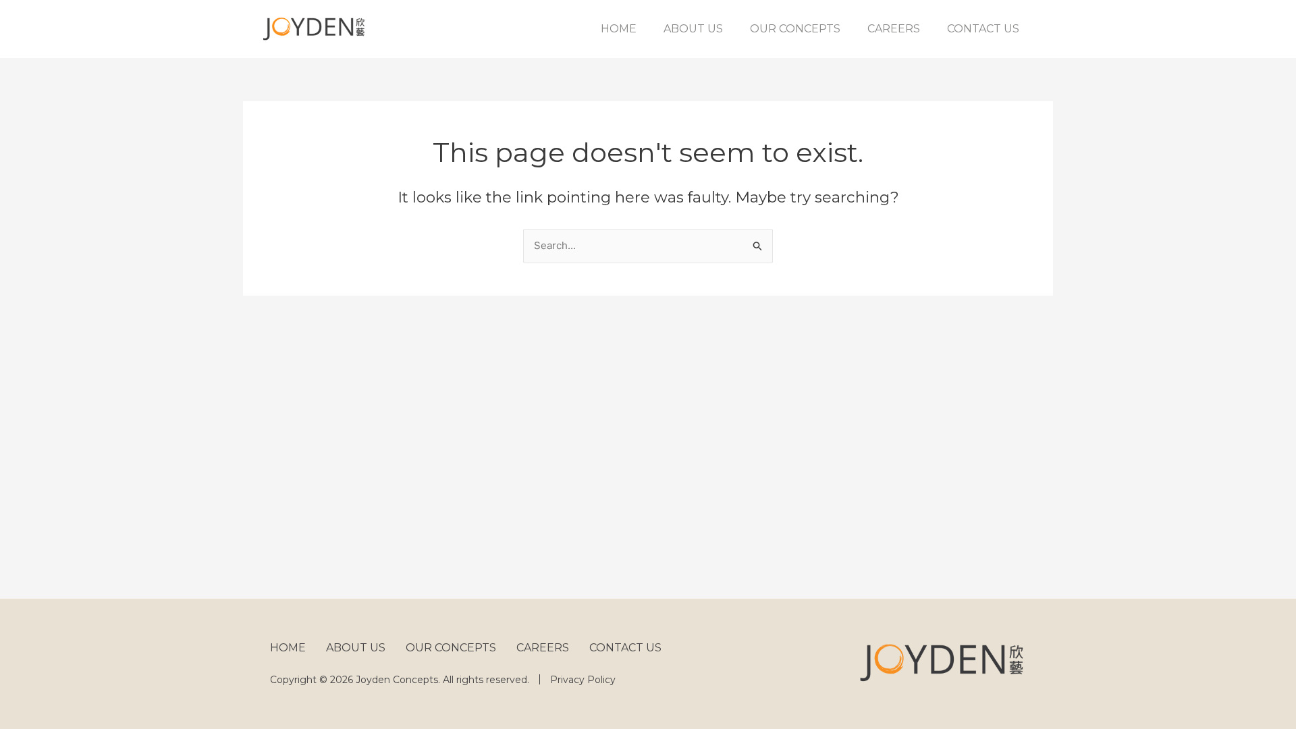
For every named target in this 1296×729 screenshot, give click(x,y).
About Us (693, 28)
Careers (893, 28)
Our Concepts (795, 28)
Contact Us (983, 28)
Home (619, 28)
